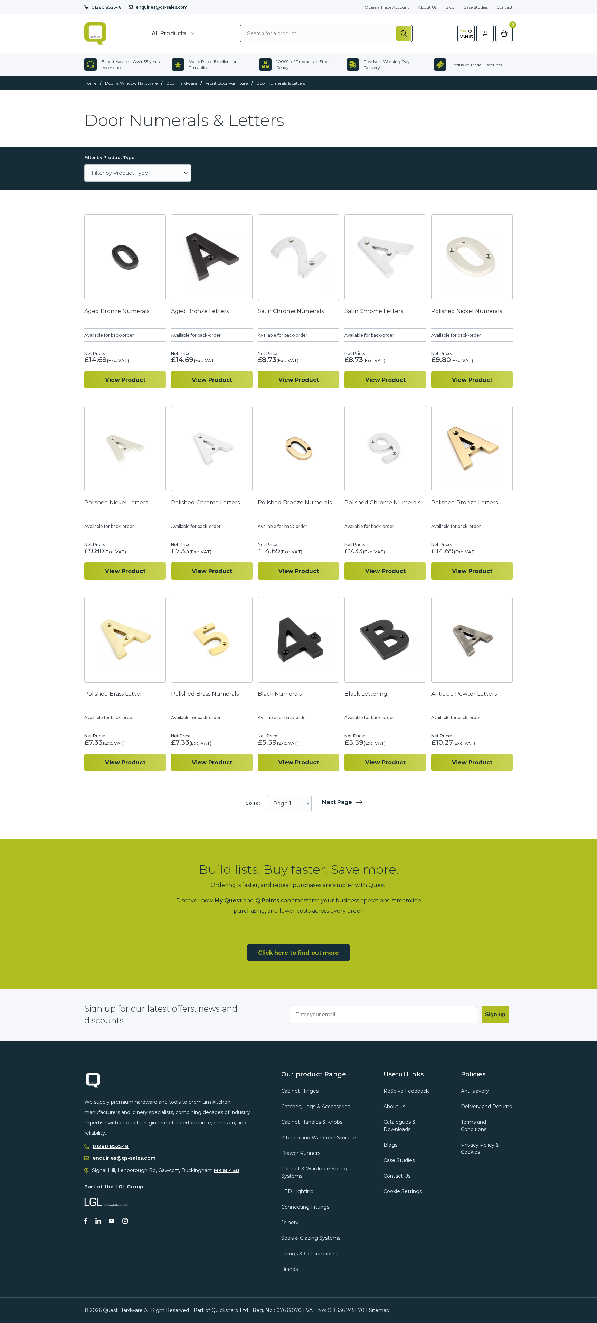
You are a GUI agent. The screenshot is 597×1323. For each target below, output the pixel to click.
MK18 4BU (226, 1170)
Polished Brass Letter (113, 694)
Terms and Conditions (473, 1125)
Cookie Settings (402, 1191)
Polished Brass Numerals (205, 694)
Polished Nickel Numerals (466, 311)
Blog (450, 7)
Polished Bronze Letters (464, 502)
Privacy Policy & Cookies (480, 1148)
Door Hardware (181, 83)
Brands (289, 1269)
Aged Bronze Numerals (116, 311)
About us (394, 1106)
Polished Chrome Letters (205, 502)
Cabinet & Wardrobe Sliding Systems (314, 1172)
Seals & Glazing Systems (310, 1238)
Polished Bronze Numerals (295, 502)
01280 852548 (107, 7)
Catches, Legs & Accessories (315, 1106)
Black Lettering (365, 694)
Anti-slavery (475, 1091)
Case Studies (475, 7)
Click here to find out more (298, 952)
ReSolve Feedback (406, 1091)
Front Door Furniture (227, 83)
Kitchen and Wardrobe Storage (318, 1137)
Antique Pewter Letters (464, 694)
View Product (125, 380)
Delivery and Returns (486, 1106)
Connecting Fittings (305, 1207)
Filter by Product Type (109, 157)
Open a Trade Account (386, 7)
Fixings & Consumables (309, 1253)
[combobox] (289, 803)
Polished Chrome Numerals (382, 502)
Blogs (390, 1145)
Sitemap (379, 1310)
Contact (504, 7)
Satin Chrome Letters (373, 311)
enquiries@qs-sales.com (162, 7)
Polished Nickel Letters (116, 502)
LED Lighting (297, 1191)
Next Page (337, 802)
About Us (427, 7)
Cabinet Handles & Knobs (311, 1122)
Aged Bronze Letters (200, 311)
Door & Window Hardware (131, 83)
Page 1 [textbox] (282, 803)
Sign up (495, 1014)
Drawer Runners (300, 1153)
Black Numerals (280, 694)
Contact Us (396, 1176)
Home (90, 83)
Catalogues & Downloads (399, 1125)
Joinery (289, 1222)
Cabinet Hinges (300, 1091)
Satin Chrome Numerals (291, 311)
